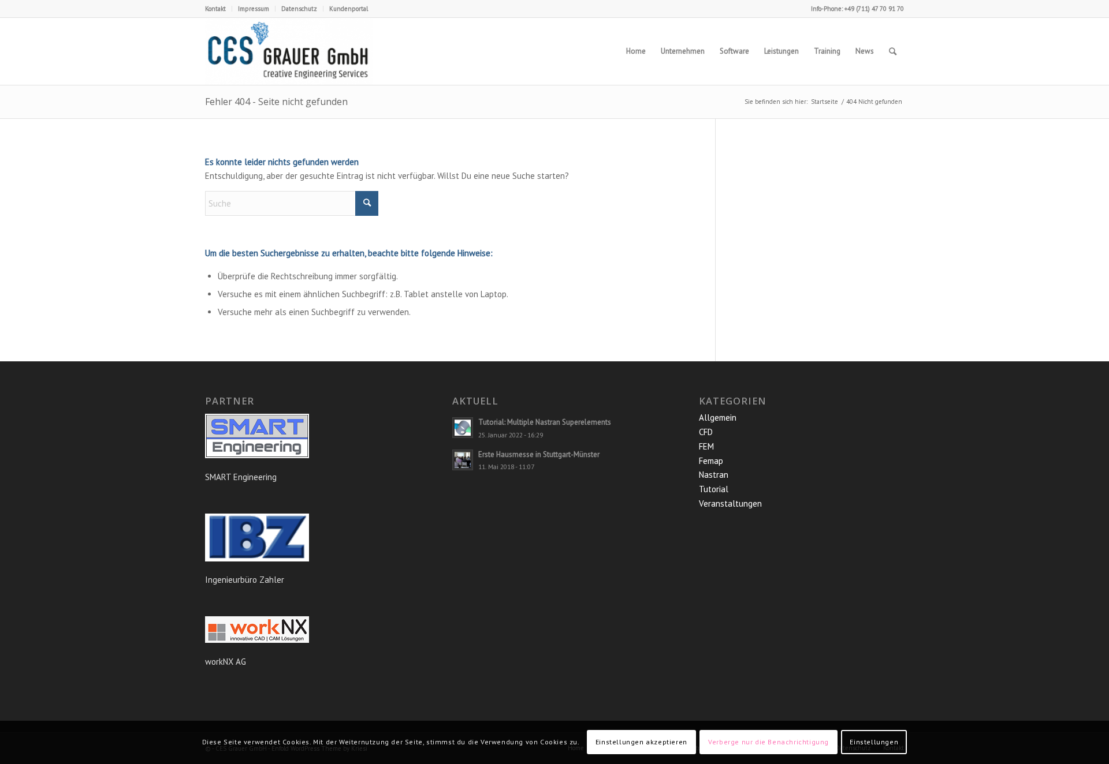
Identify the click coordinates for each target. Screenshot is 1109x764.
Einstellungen (874, 741)
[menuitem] (218, 9)
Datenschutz (299, 9)
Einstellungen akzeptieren (641, 741)
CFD (706, 431)
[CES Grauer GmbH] (289, 51)
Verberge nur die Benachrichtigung (768, 741)
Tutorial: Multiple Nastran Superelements (544, 422)
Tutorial (713, 489)
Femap (711, 460)
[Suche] (892, 51)
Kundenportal (348, 9)
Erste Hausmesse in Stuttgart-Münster (539, 454)
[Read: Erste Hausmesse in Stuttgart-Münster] (462, 460)
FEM (706, 446)
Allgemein (717, 417)
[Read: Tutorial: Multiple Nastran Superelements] (462, 427)
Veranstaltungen (730, 503)
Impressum (253, 9)
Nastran (713, 474)
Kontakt (215, 9)
